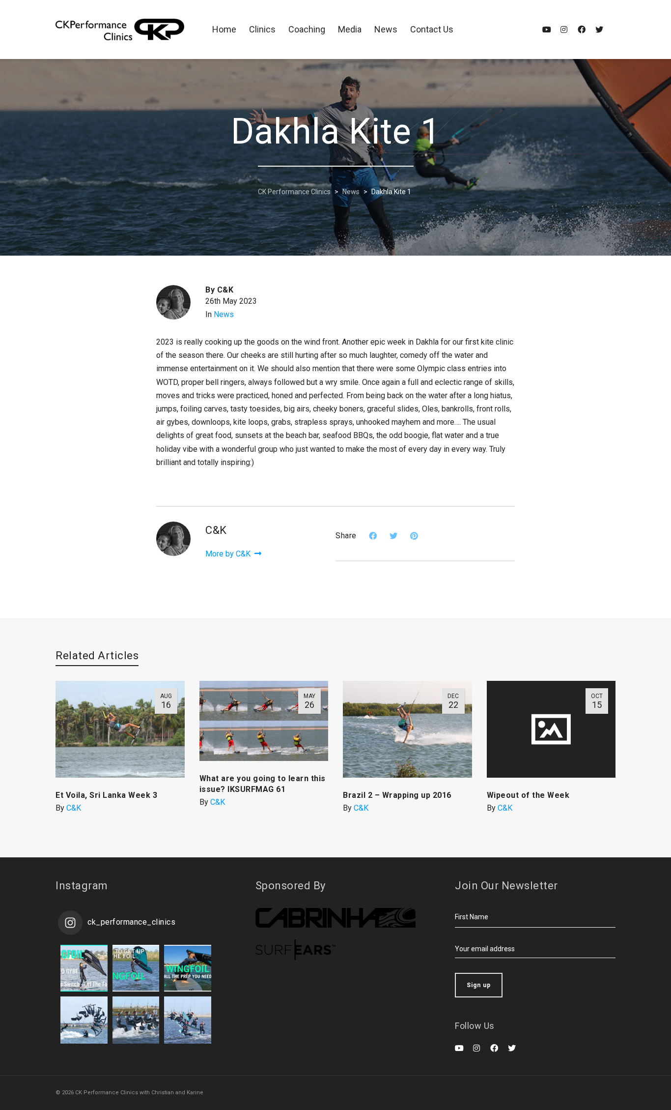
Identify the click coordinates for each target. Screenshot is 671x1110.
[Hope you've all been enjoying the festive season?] (136, 968)
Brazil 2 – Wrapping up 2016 (397, 795)
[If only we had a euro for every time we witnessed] (187, 1020)
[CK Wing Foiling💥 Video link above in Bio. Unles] (187, 968)
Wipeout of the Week (528, 795)
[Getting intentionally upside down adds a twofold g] (84, 1020)
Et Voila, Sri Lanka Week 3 (106, 795)
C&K (73, 808)
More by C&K (228, 553)
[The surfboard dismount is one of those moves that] (136, 1020)
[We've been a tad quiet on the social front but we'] (84, 968)
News (224, 314)
